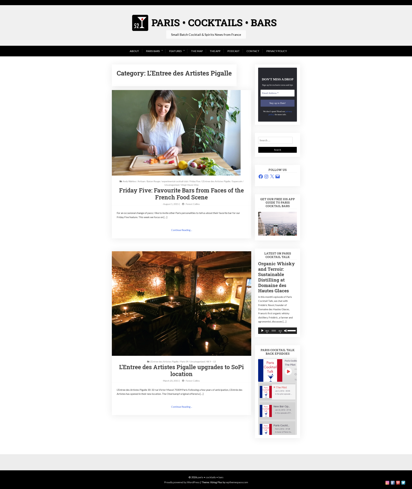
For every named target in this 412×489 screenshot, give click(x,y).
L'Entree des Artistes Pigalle (216, 181)
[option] (277, 392)
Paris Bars (153, 51)
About (134, 51)
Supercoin (237, 181)
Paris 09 (184, 361)
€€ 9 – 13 (211, 361)
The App (215, 51)
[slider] (291, 330)
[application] (277, 330)
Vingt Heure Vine (190, 184)
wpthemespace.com (237, 482)
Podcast (233, 51)
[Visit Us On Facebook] (392, 482)
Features (175, 51)
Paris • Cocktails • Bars (210, 477)
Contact (253, 51)
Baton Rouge (153, 181)
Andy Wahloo (129, 181)
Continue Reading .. (181, 229)
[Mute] (285, 330)
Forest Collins (193, 204)
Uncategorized (171, 184)
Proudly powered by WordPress (182, 482)
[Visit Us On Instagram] (387, 482)
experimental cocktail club (175, 181)
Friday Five (195, 181)
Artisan (141, 181)
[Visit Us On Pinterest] (398, 482)
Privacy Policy (276, 51)
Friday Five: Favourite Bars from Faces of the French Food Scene (181, 193)
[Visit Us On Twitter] (403, 482)
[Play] (262, 330)
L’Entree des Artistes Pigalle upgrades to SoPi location (181, 370)
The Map (197, 51)
